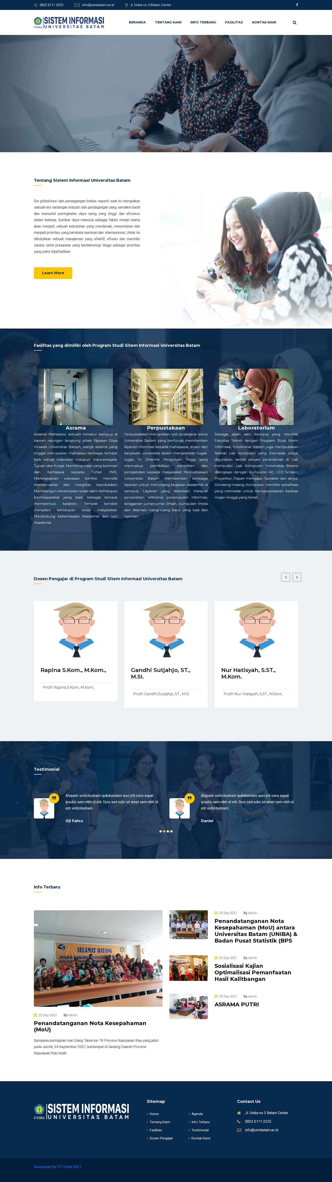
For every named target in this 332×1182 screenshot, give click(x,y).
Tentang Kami (168, 22)
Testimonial (200, 1130)
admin (70, 1015)
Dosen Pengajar (161, 1138)
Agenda (197, 1114)
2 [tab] (164, 831)
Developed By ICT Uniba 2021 (57, 1167)
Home (154, 1114)
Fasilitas (234, 22)
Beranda (137, 22)
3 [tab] (168, 831)
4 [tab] (171, 831)
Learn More (53, 273)
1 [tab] (160, 831)
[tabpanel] (98, 808)
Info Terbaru (203, 22)
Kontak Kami (264, 22)
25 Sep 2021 (48, 1015)
